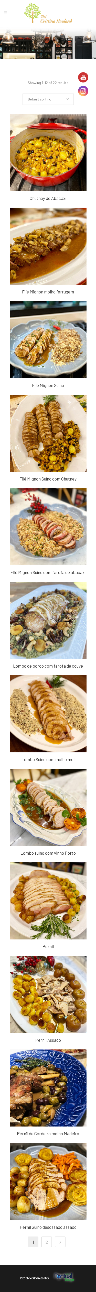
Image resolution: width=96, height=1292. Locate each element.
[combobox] (48, 99)
